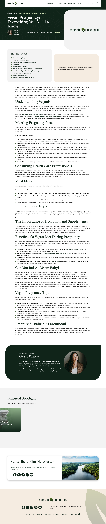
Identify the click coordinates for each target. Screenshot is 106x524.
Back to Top (73, 514)
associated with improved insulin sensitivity (57, 253)
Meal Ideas (16, 64)
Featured (15, 13)
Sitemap (28, 514)
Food (93, 3)
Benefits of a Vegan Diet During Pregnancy (26, 71)
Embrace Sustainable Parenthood (23, 77)
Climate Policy (62, 3)
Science (87, 3)
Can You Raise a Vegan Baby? (22, 73)
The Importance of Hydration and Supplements (27, 69)
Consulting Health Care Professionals (24, 62)
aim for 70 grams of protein (40, 141)
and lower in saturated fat (75, 249)
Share (58, 32)
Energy (79, 3)
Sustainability (50, 3)
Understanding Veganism (20, 58)
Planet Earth (71, 3)
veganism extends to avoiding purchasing (47, 116)
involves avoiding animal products (32, 114)
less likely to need (54, 261)
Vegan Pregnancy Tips (20, 75)
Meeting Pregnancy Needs (21, 60)
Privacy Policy (37, 514)
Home (9, 13)
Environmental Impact (20, 66)
